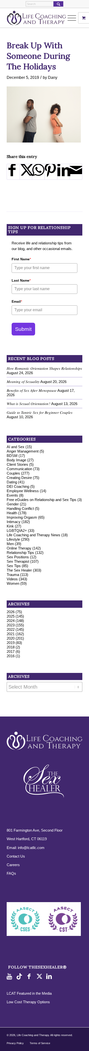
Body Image (16, 460)
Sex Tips (14, 566)
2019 (11, 643)
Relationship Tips (20, 552)
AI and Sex (15, 447)
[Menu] (69, 18)
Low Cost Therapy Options (28, 1002)
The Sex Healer (19, 570)
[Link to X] (40, 976)
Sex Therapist (18, 561)
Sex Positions (18, 557)
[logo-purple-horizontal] (37, 18)
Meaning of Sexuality (23, 381)
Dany (52, 77)
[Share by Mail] (76, 171)
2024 (11, 621)
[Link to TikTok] (20, 976)
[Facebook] (30, 976)
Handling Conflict (20, 508)
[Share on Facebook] (13, 171)
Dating (12, 482)
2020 (11, 638)
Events (12, 495)
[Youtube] (10, 976)
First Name (21, 259)
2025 (11, 616)
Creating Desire (19, 478)
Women (13, 583)
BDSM (12, 456)
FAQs (11, 873)
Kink (10, 526)
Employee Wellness (23, 491)
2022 (11, 629)
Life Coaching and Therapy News (33, 535)
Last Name (21, 280)
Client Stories (17, 464)
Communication (19, 469)
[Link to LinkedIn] (50, 976)
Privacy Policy (15, 1043)
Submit (23, 329)
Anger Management (23, 451)
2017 (11, 651)
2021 (11, 634)
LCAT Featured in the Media (29, 993)
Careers (13, 865)
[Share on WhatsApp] (38, 171)
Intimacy (14, 522)
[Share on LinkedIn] (63, 171)
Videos (12, 579)
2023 (11, 625)
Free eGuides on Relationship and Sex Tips (41, 500)
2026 (11, 612)
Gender (13, 504)
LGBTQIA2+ (17, 530)
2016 (11, 656)
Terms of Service (40, 1043)
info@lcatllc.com (31, 848)
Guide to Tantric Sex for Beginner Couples (39, 412)
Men (10, 544)
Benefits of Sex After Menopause (32, 390)
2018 (11, 647)
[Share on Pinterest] (51, 171)
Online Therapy (19, 548)
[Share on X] (26, 171)
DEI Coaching (18, 486)
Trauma (13, 575)
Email (17, 301)
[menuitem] (72, 18)
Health (12, 513)
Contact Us (16, 856)
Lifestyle (13, 539)
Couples (13, 473)
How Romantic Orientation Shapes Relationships (44, 368)
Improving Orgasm (22, 517)
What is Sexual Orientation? (28, 403)
